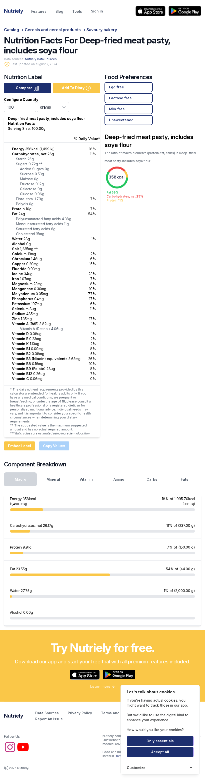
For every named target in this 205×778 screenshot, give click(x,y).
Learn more (102, 686)
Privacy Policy (80, 713)
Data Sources (47, 713)
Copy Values (54, 446)
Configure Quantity (21, 99)
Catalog (12, 29)
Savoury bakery (101, 29)
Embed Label (19, 446)
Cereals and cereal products (53, 29)
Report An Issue (49, 719)
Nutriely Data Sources (41, 59)
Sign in (97, 11)
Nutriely (13, 716)
